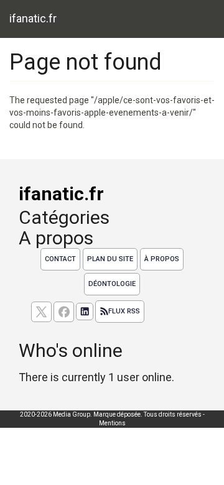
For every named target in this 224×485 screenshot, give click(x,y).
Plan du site (110, 259)
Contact (60, 259)
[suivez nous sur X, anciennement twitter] (41, 312)
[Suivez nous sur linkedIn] (84, 311)
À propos (161, 259)
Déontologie (112, 284)
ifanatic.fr (33, 18)
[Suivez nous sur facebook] (64, 312)
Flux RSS (124, 311)
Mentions (112, 423)
